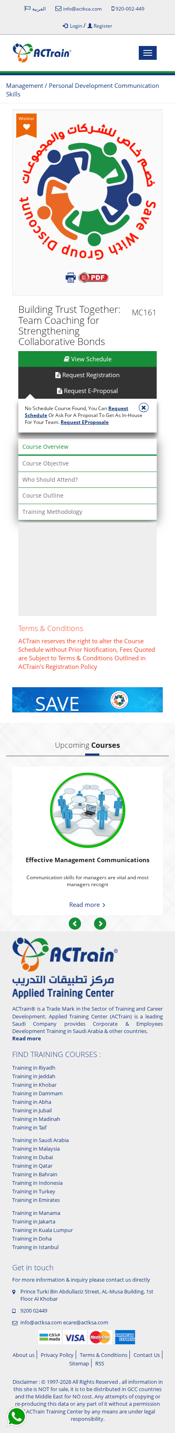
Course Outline (42, 495)
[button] (75, 923)
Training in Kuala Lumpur (42, 1230)
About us (24, 1355)
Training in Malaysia (36, 1148)
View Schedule (91, 359)
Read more (85, 904)
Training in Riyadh (33, 1067)
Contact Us (146, 1355)
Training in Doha (32, 1238)
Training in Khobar (34, 1084)
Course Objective (45, 463)
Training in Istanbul (35, 1247)
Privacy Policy (57, 1355)
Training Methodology (52, 512)
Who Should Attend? (50, 479)
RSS (99, 1363)
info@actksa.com (41, 1322)
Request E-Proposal (90, 391)
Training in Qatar (32, 1165)
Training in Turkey (33, 1191)
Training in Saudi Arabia (40, 1140)
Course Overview (45, 446)
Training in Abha (31, 1101)
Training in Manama (36, 1213)
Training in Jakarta (33, 1221)
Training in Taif (29, 1127)
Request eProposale (85, 422)
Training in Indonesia (37, 1182)
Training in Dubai (32, 1157)
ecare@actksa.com (85, 1322)
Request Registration (90, 375)
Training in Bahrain (34, 1174)
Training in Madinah (36, 1119)
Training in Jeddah (33, 1076)
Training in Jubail (32, 1110)
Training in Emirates (36, 1200)
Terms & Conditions (103, 1355)
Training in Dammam (37, 1093)
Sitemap (79, 1363)
